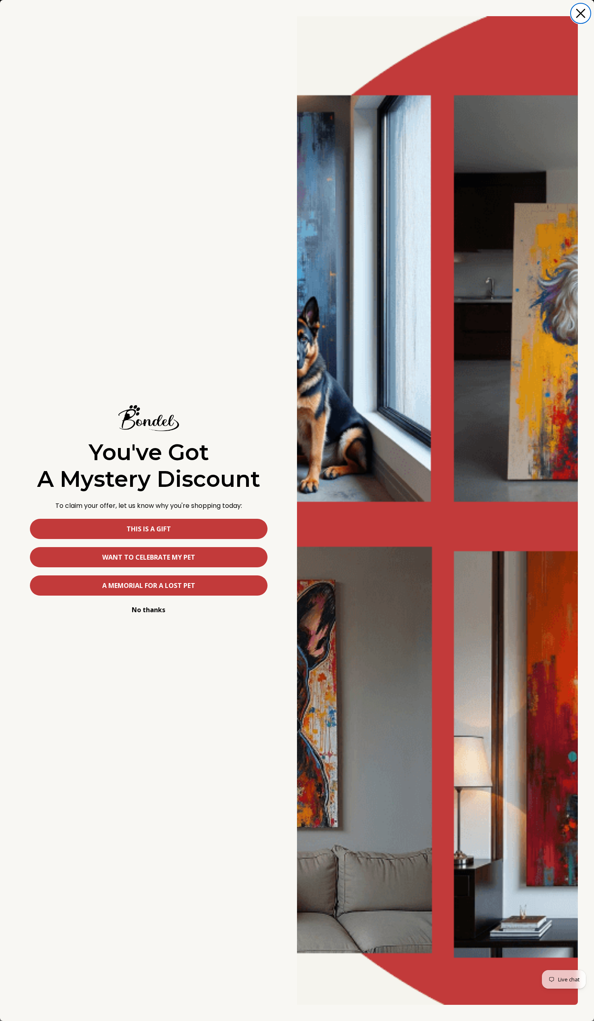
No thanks (148, 609)
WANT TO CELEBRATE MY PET (148, 557)
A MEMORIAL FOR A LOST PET (148, 585)
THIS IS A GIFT (148, 528)
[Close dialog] (581, 13)
